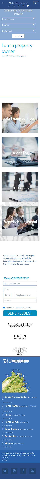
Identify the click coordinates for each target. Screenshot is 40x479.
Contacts (30, 453)
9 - (7, 443)
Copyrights (6, 455)
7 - (10, 428)
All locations (6, 453)
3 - (10, 405)
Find (17, 36)
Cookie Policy (27, 455)
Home (3, 56)
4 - (6, 414)
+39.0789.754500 (19, 278)
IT (9, 6)
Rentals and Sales (19, 453)
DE (18, 6)
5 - (10, 421)
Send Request (20, 313)
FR (23, 6)
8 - (9, 436)
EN (14, 6)
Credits (4, 460)
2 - (15, 396)
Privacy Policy (27, 307)
